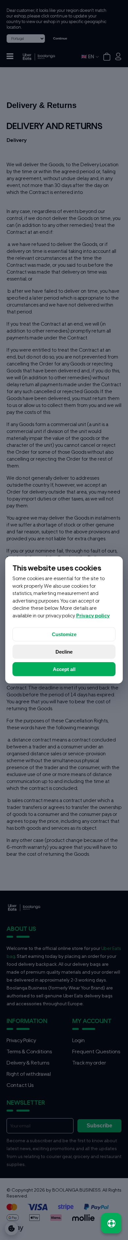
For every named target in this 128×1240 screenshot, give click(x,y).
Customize (64, 634)
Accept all (64, 669)
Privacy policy (93, 616)
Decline (64, 652)
